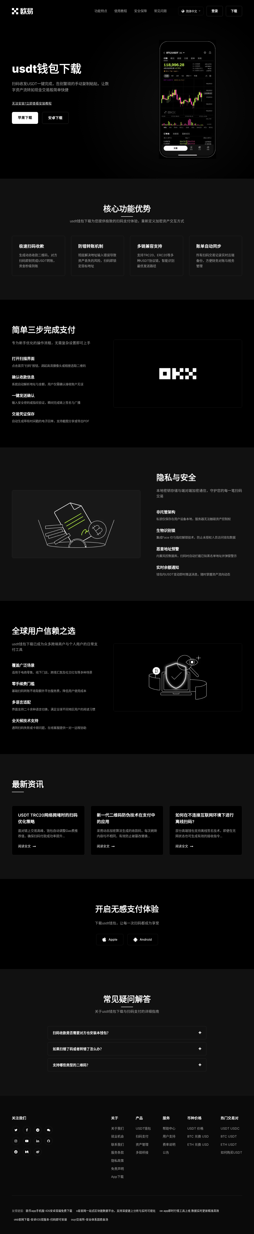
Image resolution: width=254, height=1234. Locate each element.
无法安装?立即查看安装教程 (32, 103)
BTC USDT (229, 1136)
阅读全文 (24, 846)
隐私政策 (117, 1161)
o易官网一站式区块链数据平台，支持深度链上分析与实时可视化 (116, 1210)
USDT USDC (230, 1128)
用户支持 (169, 1136)
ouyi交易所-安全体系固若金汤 (89, 1219)
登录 (215, 11)
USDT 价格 (195, 1128)
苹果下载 (25, 118)
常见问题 (160, 11)
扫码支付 (142, 1136)
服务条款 (117, 1152)
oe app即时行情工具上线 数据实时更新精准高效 (189, 1210)
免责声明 (117, 1169)
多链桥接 (142, 1152)
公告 (166, 1152)
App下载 (117, 1177)
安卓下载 (55, 118)
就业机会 (117, 1136)
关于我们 (117, 1128)
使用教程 (120, 11)
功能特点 (100, 11)
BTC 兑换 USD (198, 1136)
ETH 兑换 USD (198, 1144)
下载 (234, 11)
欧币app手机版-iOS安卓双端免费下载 (49, 1210)
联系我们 (117, 1144)
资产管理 (142, 1144)
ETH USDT (229, 1144)
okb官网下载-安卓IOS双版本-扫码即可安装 (40, 1219)
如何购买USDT (231, 1152)
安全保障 (140, 11)
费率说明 (169, 1144)
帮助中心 (169, 1128)
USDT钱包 (143, 1128)
